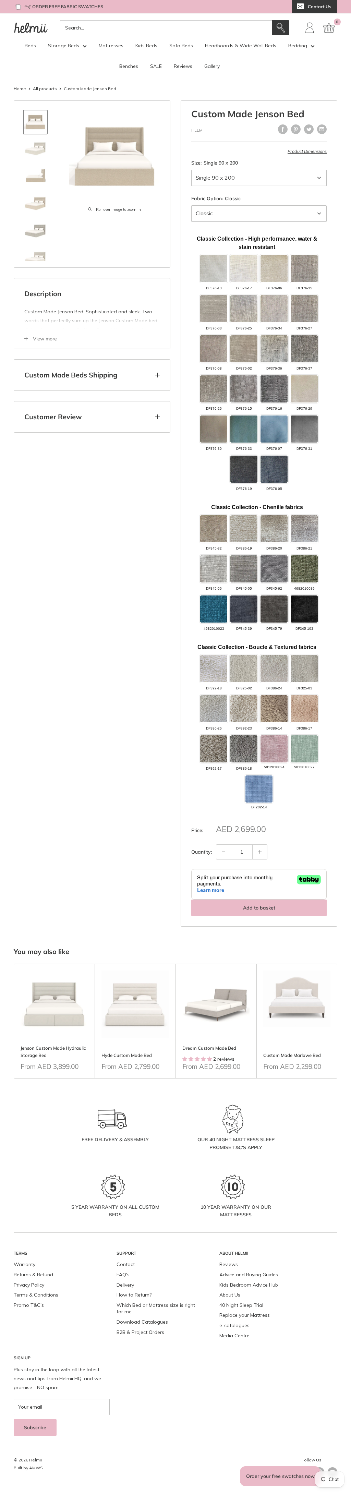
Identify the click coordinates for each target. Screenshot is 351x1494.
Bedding (297, 46)
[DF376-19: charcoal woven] (243, 469)
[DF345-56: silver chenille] (213, 568)
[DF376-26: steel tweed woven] (213, 388)
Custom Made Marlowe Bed (292, 1055)
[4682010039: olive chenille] (304, 568)
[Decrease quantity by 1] (223, 852)
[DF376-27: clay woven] (304, 308)
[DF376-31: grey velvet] (304, 429)
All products (45, 88)
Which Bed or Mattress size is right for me (156, 1308)
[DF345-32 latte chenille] (213, 528)
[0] (329, 28)
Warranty (24, 1264)
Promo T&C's (29, 1305)
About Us (229, 1295)
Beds (30, 46)
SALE (156, 66)
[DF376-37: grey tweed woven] (304, 348)
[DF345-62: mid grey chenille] (274, 568)
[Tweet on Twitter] (309, 129)
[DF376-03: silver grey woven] (213, 308)
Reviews (183, 66)
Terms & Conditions (36, 1295)
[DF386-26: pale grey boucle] (213, 708)
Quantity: (201, 852)
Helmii (198, 130)
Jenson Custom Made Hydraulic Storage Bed (53, 1052)
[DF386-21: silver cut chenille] (304, 528)
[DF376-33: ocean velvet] (243, 429)
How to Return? (134, 1295)
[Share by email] (322, 129)
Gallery (212, 66)
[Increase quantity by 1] (260, 852)
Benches (128, 66)
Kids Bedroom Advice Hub (248, 1285)
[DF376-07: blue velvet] (274, 429)
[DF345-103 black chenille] (304, 609)
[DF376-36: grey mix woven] (274, 348)
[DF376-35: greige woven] (304, 268)
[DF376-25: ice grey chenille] (243, 308)
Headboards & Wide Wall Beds (240, 46)
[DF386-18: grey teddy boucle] (243, 748)
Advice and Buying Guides (248, 1275)
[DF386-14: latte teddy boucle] (274, 708)
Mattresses (111, 46)
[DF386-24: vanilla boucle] (274, 668)
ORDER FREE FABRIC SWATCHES (67, 6)
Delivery (125, 1285)
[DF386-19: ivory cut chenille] (243, 528)
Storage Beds (63, 46)
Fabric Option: (216, 198)
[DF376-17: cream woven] (243, 268)
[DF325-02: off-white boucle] (243, 668)
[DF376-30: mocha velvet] (213, 429)
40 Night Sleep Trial (241, 1305)
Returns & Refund (33, 1275)
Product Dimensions (307, 151)
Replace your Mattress (244, 1315)
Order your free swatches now (280, 1476)
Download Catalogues (142, 1322)
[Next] (337, 1021)
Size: (214, 163)
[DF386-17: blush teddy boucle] (304, 708)
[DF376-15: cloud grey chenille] (243, 388)
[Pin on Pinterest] (296, 129)
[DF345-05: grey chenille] (243, 568)
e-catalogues (234, 1325)
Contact (126, 1264)
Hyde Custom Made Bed (126, 1055)
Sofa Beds (181, 46)
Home (20, 88)
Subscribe (35, 1427)
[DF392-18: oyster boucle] (213, 668)
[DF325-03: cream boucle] (304, 668)
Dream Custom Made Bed (209, 1048)
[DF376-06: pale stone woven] (274, 268)
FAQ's (123, 1275)
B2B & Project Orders (140, 1332)
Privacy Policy (29, 1285)
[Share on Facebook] (283, 129)
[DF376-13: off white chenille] (213, 268)
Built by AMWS (28, 1467)
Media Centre (234, 1336)
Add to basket (259, 908)
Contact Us (319, 6)
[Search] (280, 27)
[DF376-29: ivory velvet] (304, 388)
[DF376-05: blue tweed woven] (274, 469)
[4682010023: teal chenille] (213, 609)
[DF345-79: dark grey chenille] (274, 609)
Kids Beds (146, 46)
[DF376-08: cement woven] (213, 348)
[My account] (310, 28)
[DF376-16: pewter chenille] (274, 388)
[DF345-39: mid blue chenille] (243, 609)
